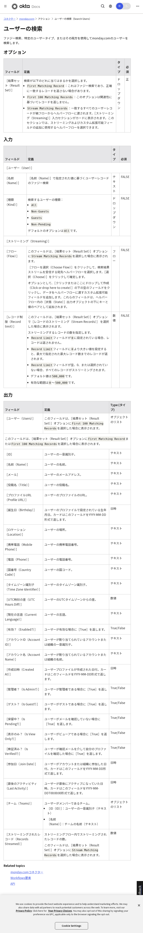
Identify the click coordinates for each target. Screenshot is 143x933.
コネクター (9, 18)
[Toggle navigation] (137, 6)
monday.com (26, 18)
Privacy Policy (24, 910)
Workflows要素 (20, 878)
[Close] (139, 905)
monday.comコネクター (26, 872)
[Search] (103, 5)
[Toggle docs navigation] (5, 6)
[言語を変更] (110, 6)
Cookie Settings (71, 925)
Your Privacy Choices (60, 910)
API (12, 883)
